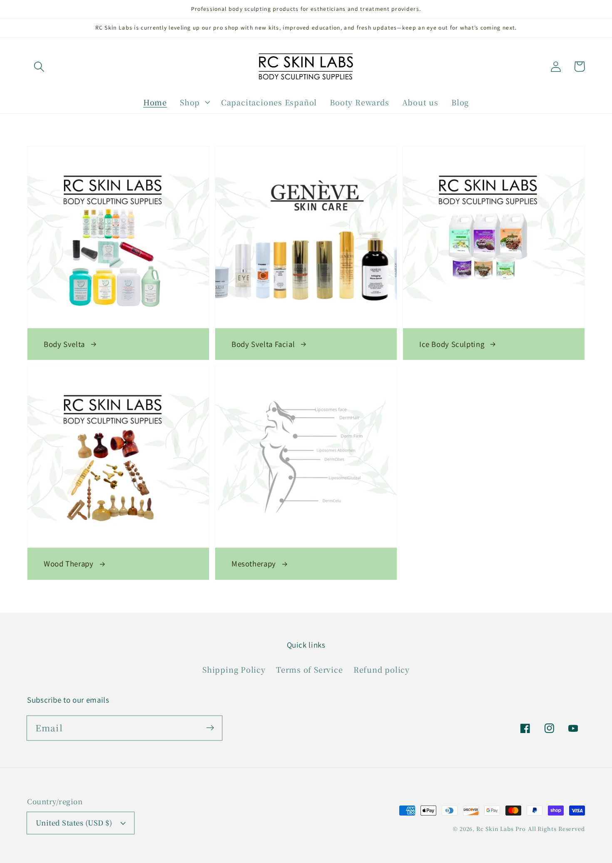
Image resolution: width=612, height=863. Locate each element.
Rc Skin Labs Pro (501, 829)
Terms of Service (309, 669)
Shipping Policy (234, 669)
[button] (39, 66)
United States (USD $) (74, 823)
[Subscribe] (210, 728)
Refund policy (381, 669)
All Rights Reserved (556, 829)
